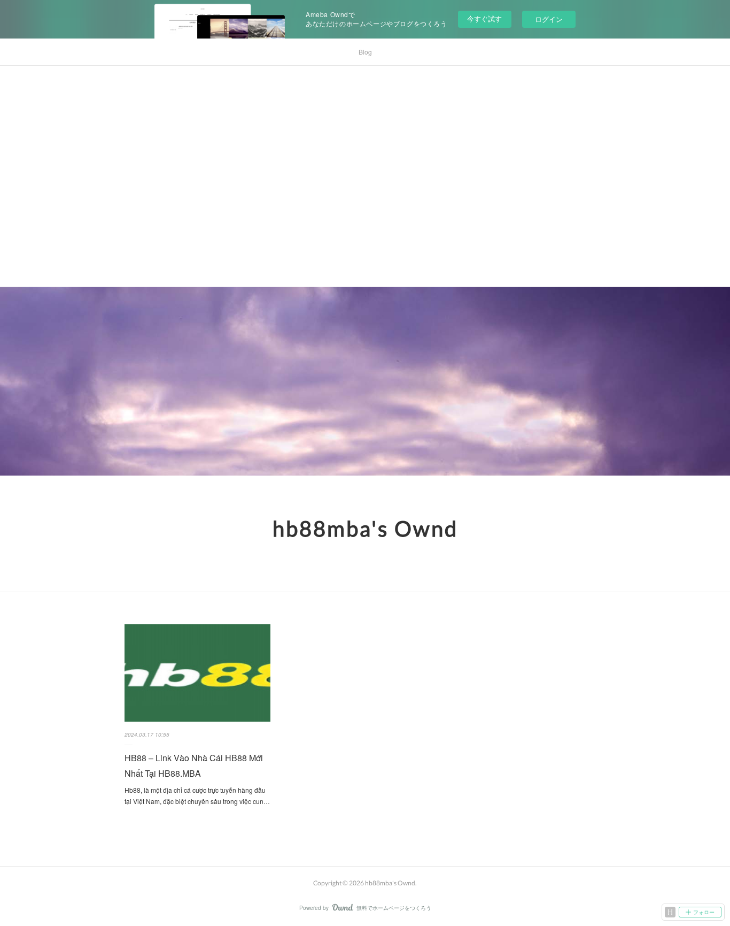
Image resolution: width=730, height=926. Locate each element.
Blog (365, 51)
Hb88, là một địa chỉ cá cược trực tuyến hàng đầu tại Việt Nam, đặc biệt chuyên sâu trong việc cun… (197, 795)
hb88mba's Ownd (365, 528)
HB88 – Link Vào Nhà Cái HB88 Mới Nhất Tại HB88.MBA (194, 765)
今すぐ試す (484, 18)
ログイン (549, 19)
